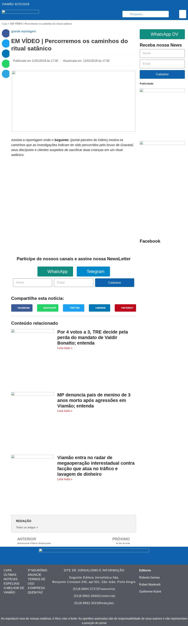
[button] (182, 14)
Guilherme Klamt (150, 591)
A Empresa (36, 588)
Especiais (11, 583)
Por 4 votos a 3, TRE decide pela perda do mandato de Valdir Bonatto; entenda (92, 337)
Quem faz (35, 592)
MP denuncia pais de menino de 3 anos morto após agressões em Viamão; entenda (94, 400)
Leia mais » (64, 348)
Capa (5, 23)
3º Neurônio (37, 570)
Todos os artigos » (27, 527)
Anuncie (34, 574)
